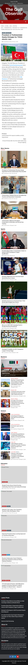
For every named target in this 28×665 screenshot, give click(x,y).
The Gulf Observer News (7, 41)
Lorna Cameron (14, 420)
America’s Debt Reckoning (7, 621)
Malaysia (3, 217)
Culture (3, 580)
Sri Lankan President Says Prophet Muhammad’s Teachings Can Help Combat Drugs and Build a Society (12, 616)
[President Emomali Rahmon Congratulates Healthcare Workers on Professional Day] (5, 436)
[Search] (26, 22)
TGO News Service (6, 225)
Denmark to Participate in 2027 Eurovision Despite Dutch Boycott (13, 611)
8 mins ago (13, 255)
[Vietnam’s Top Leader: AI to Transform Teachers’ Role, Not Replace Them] (14, 499)
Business (4, 368)
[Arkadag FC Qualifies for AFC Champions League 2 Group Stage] (14, 339)
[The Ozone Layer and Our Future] (5, 427)
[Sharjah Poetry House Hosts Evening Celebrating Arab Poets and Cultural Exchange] (14, 475)
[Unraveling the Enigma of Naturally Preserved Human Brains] (5, 417)
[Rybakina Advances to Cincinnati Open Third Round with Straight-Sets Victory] (14, 290)
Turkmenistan (4, 166)
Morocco (3, 321)
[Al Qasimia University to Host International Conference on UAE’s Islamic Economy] (5, 393)
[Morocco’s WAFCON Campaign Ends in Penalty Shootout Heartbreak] (14, 314)
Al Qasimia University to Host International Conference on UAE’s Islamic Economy (18, 393)
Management (8, 3)
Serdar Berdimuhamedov (16, 65)
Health (12, 432)
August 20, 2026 (14, 387)
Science (12, 414)
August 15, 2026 (15, 352)
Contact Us (13, 3)
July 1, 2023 (16, 41)
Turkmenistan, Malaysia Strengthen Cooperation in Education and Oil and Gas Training (13, 222)
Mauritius (16, 378)
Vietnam (8, 506)
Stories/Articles (17, 414)
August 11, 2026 (13, 537)
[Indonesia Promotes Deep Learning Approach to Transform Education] (14, 523)
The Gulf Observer (14, 11)
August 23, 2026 (13, 225)
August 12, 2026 (14, 407)
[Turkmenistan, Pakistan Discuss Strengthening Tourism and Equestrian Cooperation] (14, 185)
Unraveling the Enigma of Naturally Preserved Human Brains (17, 417)
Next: (14, 140)
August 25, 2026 (21, 420)
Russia (8, 554)
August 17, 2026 (23, 449)
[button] (2, 21)
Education (4, 506)
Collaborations (20, 3)
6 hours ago (15, 173)
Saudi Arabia (9, 368)
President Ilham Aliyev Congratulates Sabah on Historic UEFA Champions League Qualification (14, 252)
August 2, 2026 (13, 588)
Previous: (13, 135)
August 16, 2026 (13, 328)
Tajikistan (15, 432)
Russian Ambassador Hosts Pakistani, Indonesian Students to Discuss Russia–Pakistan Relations (12, 560)
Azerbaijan (4, 247)
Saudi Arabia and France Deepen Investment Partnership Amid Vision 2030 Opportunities (14, 371)
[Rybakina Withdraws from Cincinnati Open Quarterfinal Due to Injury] (14, 266)
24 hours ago (13, 375)
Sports (8, 247)
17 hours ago (15, 198)
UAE (14, 442)
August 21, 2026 (13, 279)
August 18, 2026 (14, 439)
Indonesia (9, 530)
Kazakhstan (4, 273)
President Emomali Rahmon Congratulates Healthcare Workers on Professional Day (18, 435)
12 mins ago (13, 488)
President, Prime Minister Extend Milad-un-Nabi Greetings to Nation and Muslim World (12, 601)
